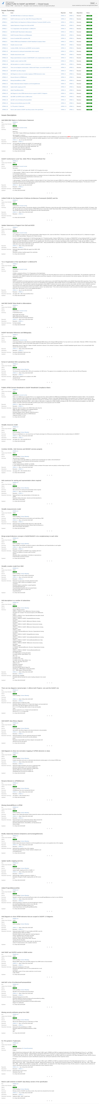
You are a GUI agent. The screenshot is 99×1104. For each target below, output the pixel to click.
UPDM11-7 (4, 28)
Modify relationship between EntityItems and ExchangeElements (25, 83)
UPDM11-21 (5, 83)
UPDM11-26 (5, 96)
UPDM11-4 (4, 35)
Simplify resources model (16, 44)
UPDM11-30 (5, 106)
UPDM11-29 (5, 109)
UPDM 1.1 (71, 15)
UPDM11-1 (4, 25)
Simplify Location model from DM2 (18, 61)
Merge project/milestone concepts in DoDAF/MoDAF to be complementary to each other (31, 57)
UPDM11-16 (5, 103)
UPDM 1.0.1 (64, 106)
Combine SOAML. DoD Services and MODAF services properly (25, 48)
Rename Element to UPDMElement (19, 77)
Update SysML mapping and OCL (18, 86)
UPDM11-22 (5, 80)
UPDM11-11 (5, 48)
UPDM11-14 (5, 54)
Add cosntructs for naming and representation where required (25, 51)
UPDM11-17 (5, 77)
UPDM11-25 (5, 70)
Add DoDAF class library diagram (18, 70)
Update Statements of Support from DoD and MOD (22, 25)
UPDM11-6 (4, 31)
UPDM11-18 (5, 99)
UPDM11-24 (5, 74)
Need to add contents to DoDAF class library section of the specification (27, 109)
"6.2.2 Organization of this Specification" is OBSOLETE (23, 28)
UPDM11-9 (4, 15)
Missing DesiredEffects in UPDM (18, 80)
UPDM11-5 (4, 41)
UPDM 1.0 (63, 15)
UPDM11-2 (4, 22)
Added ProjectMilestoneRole (17, 90)
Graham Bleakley (25, 369)
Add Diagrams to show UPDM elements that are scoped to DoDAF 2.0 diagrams (29, 93)
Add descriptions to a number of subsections (21, 64)
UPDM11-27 (5, 67)
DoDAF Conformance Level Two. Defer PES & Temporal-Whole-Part (26, 18)
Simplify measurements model (17, 54)
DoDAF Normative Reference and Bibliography (21, 35)
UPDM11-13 (5, 61)
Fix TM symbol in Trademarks (17, 106)
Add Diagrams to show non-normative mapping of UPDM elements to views (28, 74)
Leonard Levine (23, 127)
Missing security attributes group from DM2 (20, 103)
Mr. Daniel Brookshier (27, 1048)
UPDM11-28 (5, 64)
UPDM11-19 (5, 90)
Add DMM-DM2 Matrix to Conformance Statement (22, 15)
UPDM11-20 (5, 86)
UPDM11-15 (5, 51)
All (96, 3)
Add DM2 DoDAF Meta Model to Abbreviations (21, 31)
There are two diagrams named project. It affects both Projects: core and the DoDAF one (31, 67)
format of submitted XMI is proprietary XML (20, 38)
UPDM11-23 (5, 93)
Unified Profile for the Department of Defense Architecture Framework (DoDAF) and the (31, 22)
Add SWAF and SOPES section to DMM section (21, 96)
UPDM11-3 (4, 38)
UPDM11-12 (5, 44)
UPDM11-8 (4, 18)
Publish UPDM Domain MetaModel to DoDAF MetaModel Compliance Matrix (28, 41)
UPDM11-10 (5, 57)
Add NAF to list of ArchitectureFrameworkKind (21, 99)
